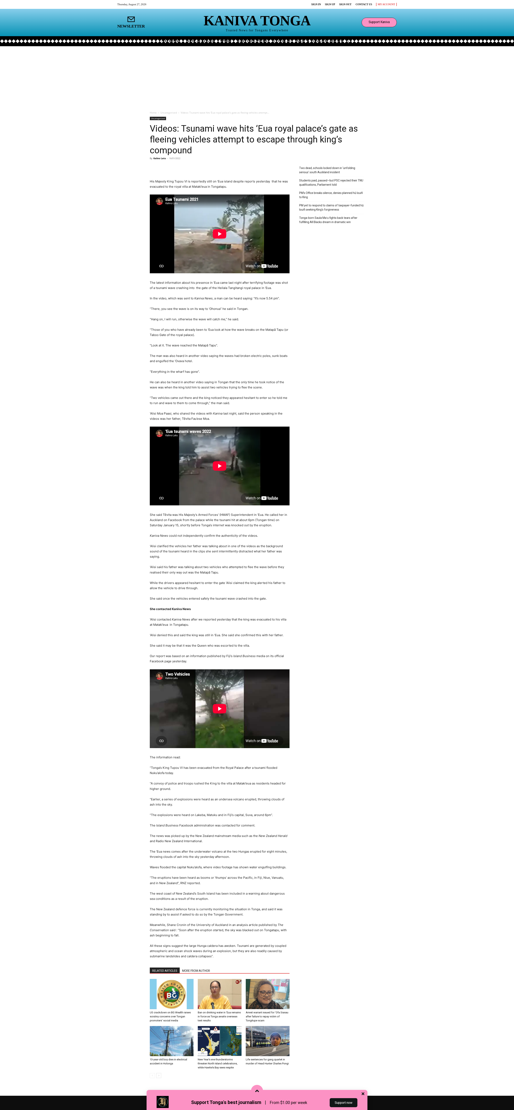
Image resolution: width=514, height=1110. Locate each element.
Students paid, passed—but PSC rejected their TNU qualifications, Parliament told (331, 182)
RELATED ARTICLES (164, 970)
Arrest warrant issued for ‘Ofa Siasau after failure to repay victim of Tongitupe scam (267, 1016)
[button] (350, 41)
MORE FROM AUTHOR (196, 970)
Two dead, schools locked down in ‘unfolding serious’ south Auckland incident (327, 170)
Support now (343, 1103)
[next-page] (158, 1075)
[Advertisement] (257, 76)
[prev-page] (152, 1075)
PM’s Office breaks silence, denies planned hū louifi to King (331, 195)
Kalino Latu (159, 158)
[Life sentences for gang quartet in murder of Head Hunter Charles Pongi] (268, 1041)
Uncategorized (168, 112)
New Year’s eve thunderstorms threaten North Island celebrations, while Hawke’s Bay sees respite (218, 1063)
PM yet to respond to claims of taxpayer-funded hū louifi (331, 207)
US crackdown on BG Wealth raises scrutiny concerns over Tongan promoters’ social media (170, 1016)
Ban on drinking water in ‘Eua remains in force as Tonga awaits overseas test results (219, 1016)
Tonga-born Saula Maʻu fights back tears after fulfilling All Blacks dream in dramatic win (328, 220)
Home (153, 112)
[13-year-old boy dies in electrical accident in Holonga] (172, 1041)
